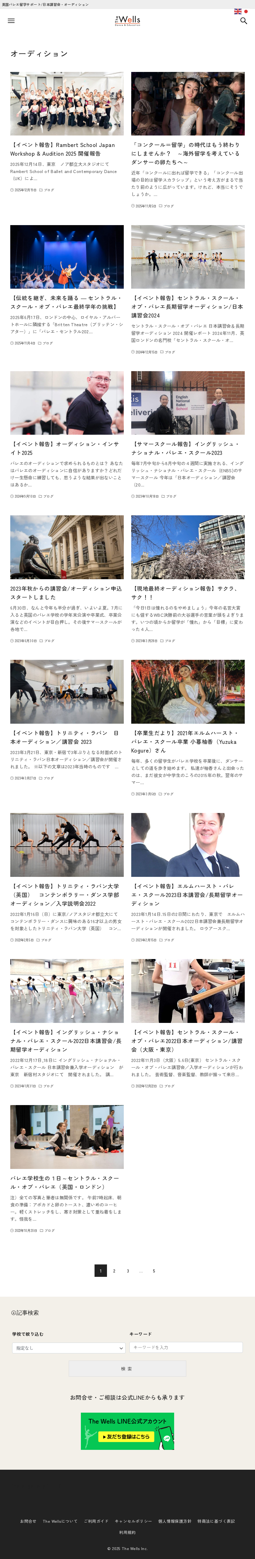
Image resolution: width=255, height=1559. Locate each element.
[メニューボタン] (11, 21)
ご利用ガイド (96, 1521)
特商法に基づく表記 (216, 1521)
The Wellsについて (60, 1521)
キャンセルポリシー (133, 1521)
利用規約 (127, 1532)
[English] (238, 10)
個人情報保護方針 (175, 1521)
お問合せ (28, 1521)
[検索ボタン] (244, 21)
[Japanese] (246, 10)
